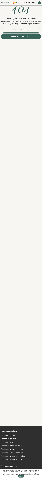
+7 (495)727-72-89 (28, 3)
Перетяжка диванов (8, 439)
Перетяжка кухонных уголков (12, 453)
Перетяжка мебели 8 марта (11, 459)
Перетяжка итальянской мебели (13, 456)
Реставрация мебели (10, 466)
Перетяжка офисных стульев (12, 449)
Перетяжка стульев (8, 442)
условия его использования (32, 474)
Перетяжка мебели (9, 431)
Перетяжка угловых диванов (11, 446)
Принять (21, 476)
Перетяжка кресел (8, 435)
